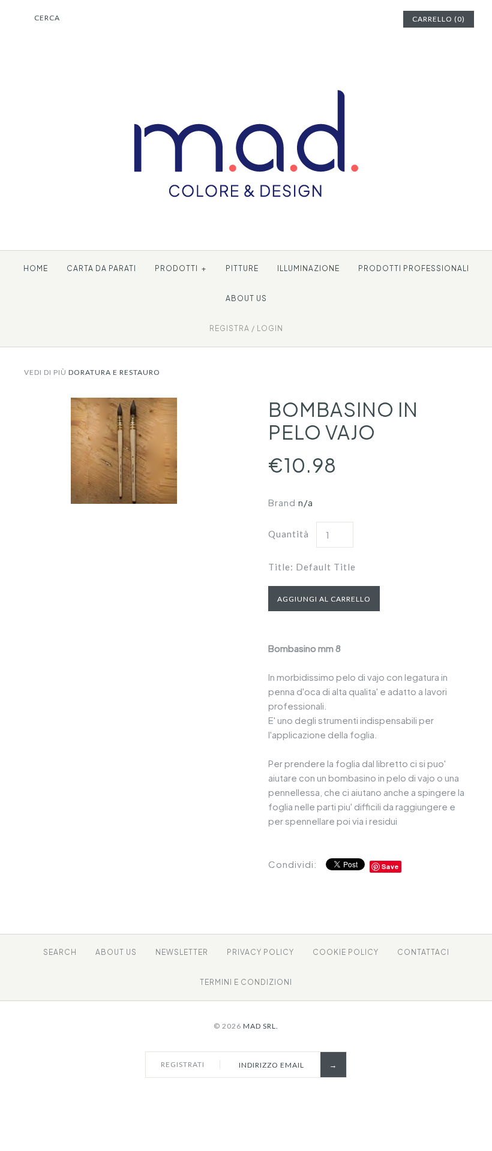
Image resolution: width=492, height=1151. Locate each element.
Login (270, 328)
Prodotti (180, 268)
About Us (116, 952)
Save (390, 866)
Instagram (361, 19)
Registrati (183, 1064)
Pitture (242, 268)
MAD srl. (260, 1025)
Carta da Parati (101, 268)
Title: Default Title (312, 566)
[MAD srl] (246, 67)
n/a (305, 502)
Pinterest (346, 19)
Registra (229, 328)
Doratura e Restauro (114, 372)
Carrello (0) (438, 18)
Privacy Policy (260, 952)
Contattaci (423, 952)
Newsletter (181, 952)
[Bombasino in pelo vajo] (124, 404)
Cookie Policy (346, 952)
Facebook (331, 19)
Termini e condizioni (246, 982)
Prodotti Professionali (413, 268)
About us (246, 298)
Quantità (288, 533)
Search (60, 952)
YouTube (376, 19)
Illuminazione (308, 268)
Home (35, 268)
